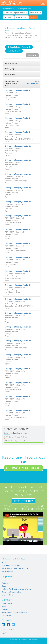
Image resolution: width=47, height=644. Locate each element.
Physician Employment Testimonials (15, 568)
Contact (5, 609)
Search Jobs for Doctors (11, 565)
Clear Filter (32, 55)
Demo (4, 586)
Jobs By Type (10, 69)
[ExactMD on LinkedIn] (3, 624)
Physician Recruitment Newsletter (14, 612)
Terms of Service (15, 642)
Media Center (7, 604)
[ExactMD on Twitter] (13, 624)
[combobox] (15, 12)
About (4, 606)
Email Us (4, 633)
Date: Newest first (32, 83)
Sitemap (34, 642)
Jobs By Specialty (11, 63)
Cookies (28, 642)
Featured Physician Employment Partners (17, 589)
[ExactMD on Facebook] (8, 624)
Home (4, 562)
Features (5, 583)
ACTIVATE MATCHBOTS (23, 468)
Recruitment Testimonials (11, 592)
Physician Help (7, 571)
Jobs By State (10, 74)
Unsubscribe (6, 615)
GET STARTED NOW (23, 501)
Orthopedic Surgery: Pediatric (18, 90)
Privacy (23, 642)
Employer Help (7, 595)
